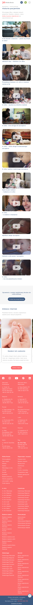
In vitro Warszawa (7, 491)
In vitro (20, 468)
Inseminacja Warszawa (24, 491)
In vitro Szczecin (6, 499)
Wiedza (4, 463)
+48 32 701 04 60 (23, 402)
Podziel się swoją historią (16, 299)
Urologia (20, 476)
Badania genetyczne (23, 474)
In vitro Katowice (6, 495)
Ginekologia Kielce (7, 573)
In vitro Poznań (6, 497)
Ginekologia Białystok (8, 557)
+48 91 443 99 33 (23, 413)
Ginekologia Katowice (8, 560)
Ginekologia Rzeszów (8, 575)
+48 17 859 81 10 (23, 434)
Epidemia (4, 474)
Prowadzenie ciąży (23, 472)
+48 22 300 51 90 (23, 390)
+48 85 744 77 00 (7, 402)
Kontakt (4, 472)
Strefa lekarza (6, 483)
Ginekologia (5, 553)
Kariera (4, 465)
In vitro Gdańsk (6, 506)
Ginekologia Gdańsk (7, 571)
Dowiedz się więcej (16, 603)
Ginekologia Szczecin (8, 564)
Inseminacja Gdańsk (23, 506)
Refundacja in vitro (7, 468)
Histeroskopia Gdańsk (24, 527)
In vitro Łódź (5, 502)
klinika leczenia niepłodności (10, 16)
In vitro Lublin (6, 504)
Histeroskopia (22, 514)
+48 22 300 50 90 (7, 392)
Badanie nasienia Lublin (8, 539)
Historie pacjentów (7, 478)
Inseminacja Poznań (23, 497)
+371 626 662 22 (23, 448)
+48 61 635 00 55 (7, 413)
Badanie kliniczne (7, 476)
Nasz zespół (5, 461)
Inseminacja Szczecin (23, 499)
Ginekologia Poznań (7, 562)
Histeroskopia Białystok (24, 521)
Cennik (4, 470)
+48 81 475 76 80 (23, 423)
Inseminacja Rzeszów (23, 510)
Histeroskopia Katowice (24, 523)
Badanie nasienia (22, 461)
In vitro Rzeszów (6, 510)
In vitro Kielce (6, 508)
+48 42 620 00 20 (7, 423)
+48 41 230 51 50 (7, 448)
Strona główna (6, 459)
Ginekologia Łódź (7, 566)
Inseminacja (21, 465)
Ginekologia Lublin (7, 568)
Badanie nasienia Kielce (8, 545)
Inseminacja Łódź (22, 502)
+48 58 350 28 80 (7, 435)
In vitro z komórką (23, 470)
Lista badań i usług (7, 481)
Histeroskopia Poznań (24, 525)
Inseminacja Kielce (23, 508)
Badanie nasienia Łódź (8, 536)
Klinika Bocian (5, 6)
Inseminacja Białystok (23, 493)
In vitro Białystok (6, 493)
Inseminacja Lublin (23, 504)
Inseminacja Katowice (24, 495)
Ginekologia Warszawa (8, 555)
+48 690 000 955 (22, 601)
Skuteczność (21, 463)
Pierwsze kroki (22, 459)
